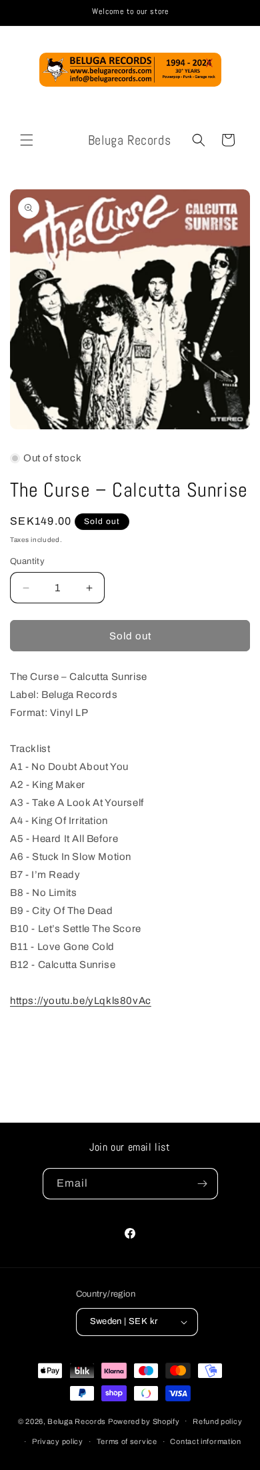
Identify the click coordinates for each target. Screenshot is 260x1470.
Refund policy (217, 1421)
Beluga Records (76, 1421)
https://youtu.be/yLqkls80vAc (80, 1000)
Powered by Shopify (144, 1421)
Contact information (205, 1441)
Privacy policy (57, 1441)
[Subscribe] (202, 1183)
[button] (26, 140)
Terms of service (127, 1441)
